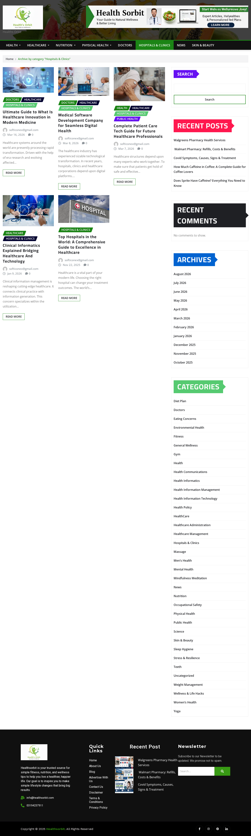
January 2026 (183, 336)
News (181, 45)
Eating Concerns (185, 419)
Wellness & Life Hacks (189, 693)
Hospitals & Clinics (154, 45)
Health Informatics (187, 481)
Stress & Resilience (187, 658)
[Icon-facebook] (199, 829)
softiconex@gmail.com (23, 130)
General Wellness (186, 445)
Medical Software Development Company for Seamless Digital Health (80, 123)
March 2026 (182, 318)
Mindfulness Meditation (190, 578)
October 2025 (183, 362)
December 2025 (185, 345)
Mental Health (183, 569)
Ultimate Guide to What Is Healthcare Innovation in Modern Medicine (28, 117)
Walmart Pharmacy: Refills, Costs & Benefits (204, 149)
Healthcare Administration (192, 525)
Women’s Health (185, 702)
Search (185, 74)
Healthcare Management (191, 534)
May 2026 (180, 300)
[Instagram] (208, 829)
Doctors (125, 45)
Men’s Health (183, 560)
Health (12, 45)
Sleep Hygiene (183, 649)
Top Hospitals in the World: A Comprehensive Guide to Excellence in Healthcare (81, 244)
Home (10, 59)
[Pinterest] (217, 829)
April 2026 (181, 309)
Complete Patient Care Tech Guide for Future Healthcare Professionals (138, 131)
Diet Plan (180, 401)
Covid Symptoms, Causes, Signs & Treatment (205, 158)
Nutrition (64, 45)
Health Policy (183, 507)
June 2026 (180, 292)
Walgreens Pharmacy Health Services (200, 140)
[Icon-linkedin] (226, 829)
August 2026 (182, 274)
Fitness (179, 436)
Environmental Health (189, 428)
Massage (180, 552)
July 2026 (180, 283)
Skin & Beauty (203, 45)
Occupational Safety (188, 605)
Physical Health (95, 45)
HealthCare (37, 45)
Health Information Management (197, 490)
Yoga (177, 711)
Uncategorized (184, 676)
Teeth (178, 667)
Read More (14, 173)
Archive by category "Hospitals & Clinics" (44, 59)
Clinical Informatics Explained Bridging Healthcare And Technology (21, 253)
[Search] (222, 771)
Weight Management (188, 685)
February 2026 (184, 327)
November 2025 (185, 354)
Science (179, 631)
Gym (177, 454)
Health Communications (190, 472)
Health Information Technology (195, 499)
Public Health (183, 622)
